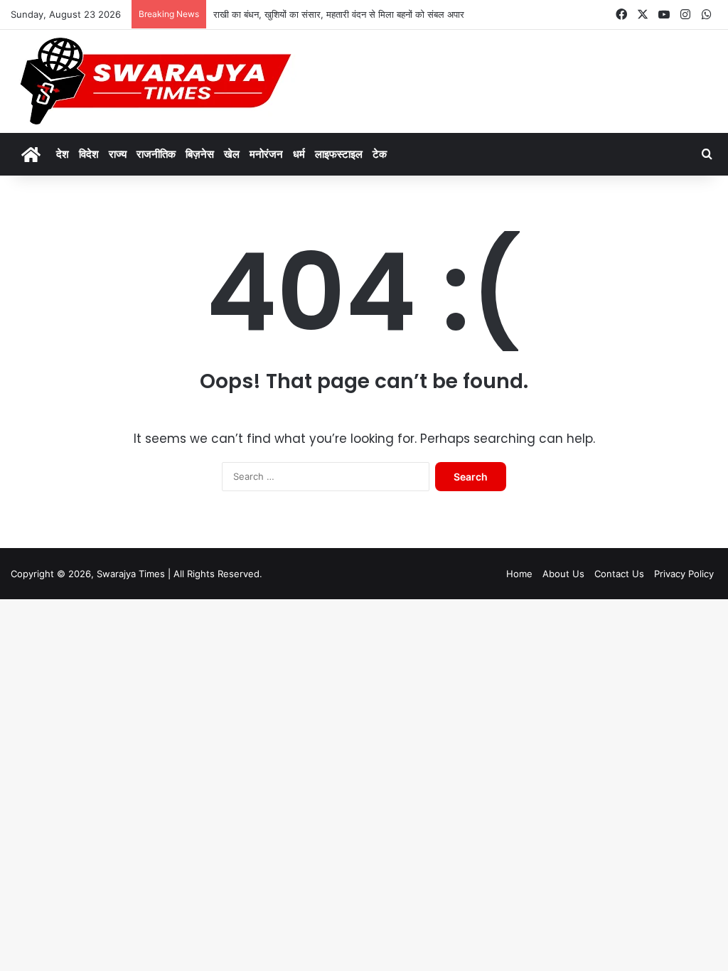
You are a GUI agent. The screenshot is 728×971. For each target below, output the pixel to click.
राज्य (118, 154)
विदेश (89, 154)
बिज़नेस (200, 154)
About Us (563, 573)
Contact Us (619, 573)
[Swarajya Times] (153, 81)
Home (519, 573)
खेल (232, 154)
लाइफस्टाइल (339, 154)
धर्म (299, 154)
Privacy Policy (684, 573)
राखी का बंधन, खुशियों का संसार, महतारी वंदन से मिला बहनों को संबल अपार (338, 14)
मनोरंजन (266, 154)
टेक (380, 154)
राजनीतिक (156, 154)
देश (62, 154)
